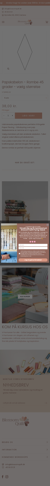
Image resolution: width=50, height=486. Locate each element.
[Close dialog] (48, 225)
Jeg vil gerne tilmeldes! (33, 260)
